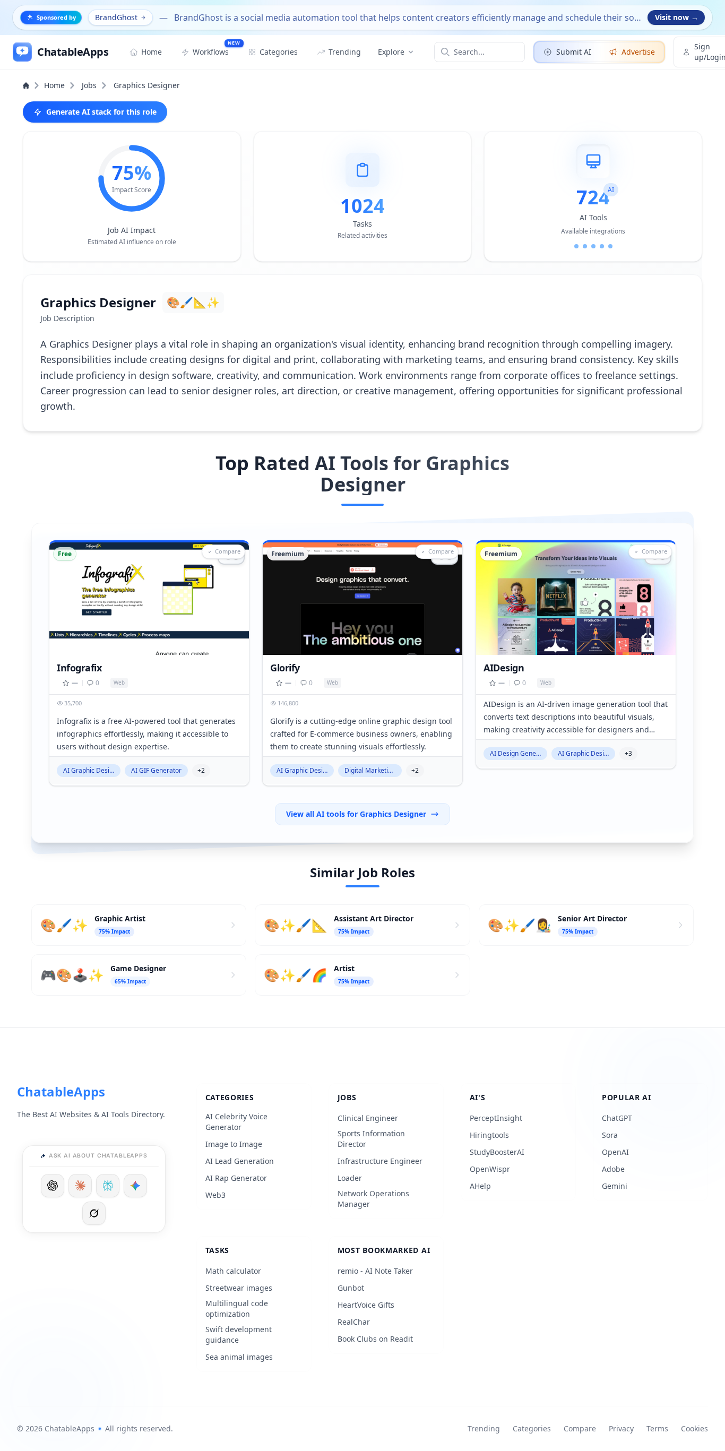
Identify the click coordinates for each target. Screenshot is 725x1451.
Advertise (638, 52)
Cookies (694, 1428)
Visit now (676, 17)
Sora (610, 1135)
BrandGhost (116, 17)
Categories (532, 1428)
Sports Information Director (371, 1138)
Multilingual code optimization (236, 1308)
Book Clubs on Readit (375, 1339)
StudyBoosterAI (497, 1152)
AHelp (480, 1186)
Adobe (613, 1169)
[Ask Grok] (94, 1213)
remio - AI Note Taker (375, 1271)
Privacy (621, 1428)
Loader (350, 1178)
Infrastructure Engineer (380, 1161)
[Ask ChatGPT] (52, 1185)
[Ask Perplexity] (107, 1185)
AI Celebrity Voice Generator (236, 1121)
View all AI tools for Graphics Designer (356, 814)
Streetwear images (238, 1288)
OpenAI (615, 1152)
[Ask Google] (135, 1185)
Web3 (215, 1195)
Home (54, 85)
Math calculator (233, 1271)
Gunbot (351, 1288)
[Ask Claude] (80, 1185)
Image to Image (233, 1144)
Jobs (89, 85)
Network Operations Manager (373, 1198)
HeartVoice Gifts (366, 1305)
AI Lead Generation (239, 1161)
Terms (657, 1428)
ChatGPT (617, 1118)
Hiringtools (489, 1135)
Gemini (614, 1186)
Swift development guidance (238, 1334)
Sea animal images (239, 1357)
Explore (391, 52)
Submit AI (573, 52)
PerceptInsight (496, 1118)
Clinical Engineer (368, 1118)
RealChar (354, 1322)
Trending (484, 1428)
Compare (580, 1428)
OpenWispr (490, 1169)
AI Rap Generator (236, 1178)
